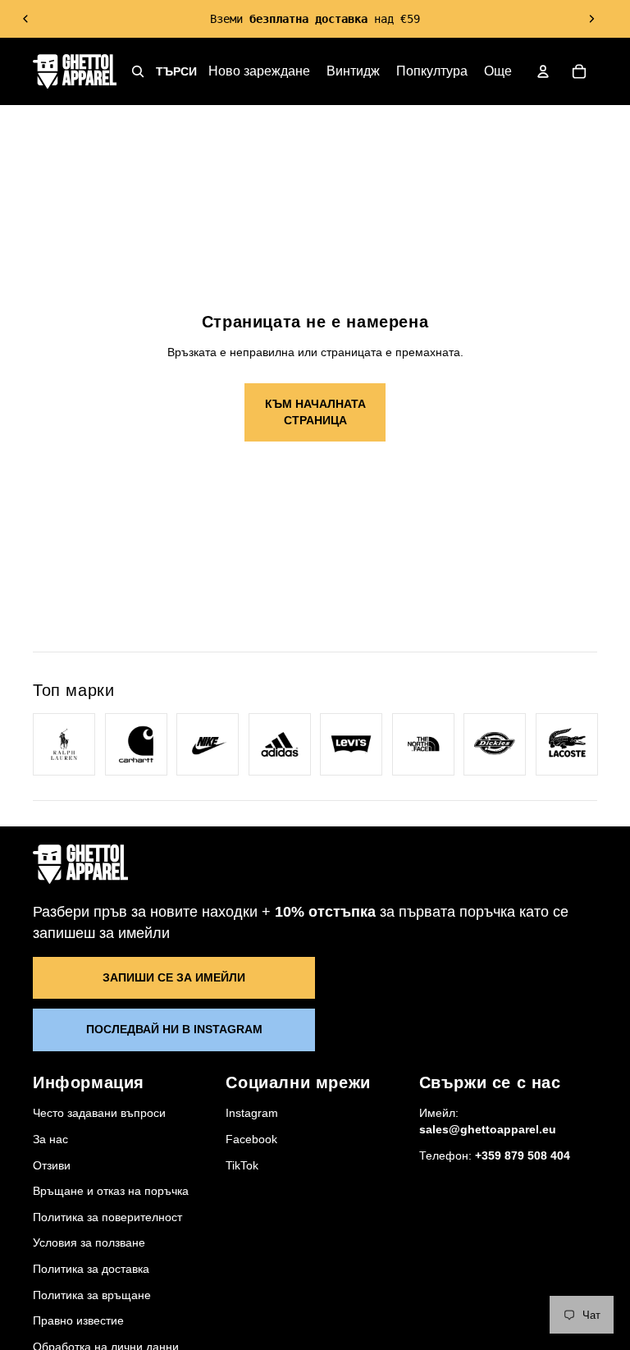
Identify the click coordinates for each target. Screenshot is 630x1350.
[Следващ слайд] (591, 19)
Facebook (251, 1139)
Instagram (252, 1112)
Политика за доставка (91, 1268)
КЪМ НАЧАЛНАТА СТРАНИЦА (315, 412)
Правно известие (78, 1320)
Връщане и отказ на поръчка (111, 1190)
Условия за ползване (89, 1242)
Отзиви (52, 1165)
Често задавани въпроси (99, 1112)
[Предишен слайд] (26, 19)
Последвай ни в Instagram (174, 1029)
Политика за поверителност (107, 1217)
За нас (50, 1139)
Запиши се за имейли (174, 977)
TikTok (242, 1165)
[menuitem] (498, 71)
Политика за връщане (92, 1295)
